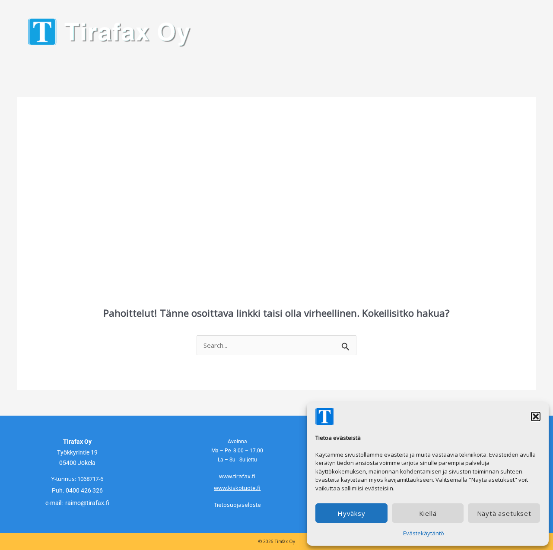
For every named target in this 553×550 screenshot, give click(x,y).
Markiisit (264, 64)
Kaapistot (212, 64)
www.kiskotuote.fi (237, 488)
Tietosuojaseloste (237, 505)
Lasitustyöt (383, 64)
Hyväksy (351, 513)
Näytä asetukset (504, 513)
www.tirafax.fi (237, 476)
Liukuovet (93, 64)
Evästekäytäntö (423, 533)
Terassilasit (321, 64)
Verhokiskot (153, 64)
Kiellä (428, 513)
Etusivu (44, 64)
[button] (535, 416)
